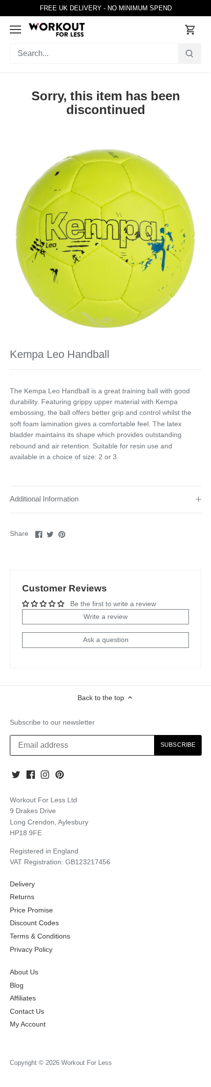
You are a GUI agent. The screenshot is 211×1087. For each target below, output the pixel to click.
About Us (24, 972)
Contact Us (27, 1011)
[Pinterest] (59, 774)
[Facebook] (30, 774)
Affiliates (23, 998)
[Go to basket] (190, 29)
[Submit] (189, 53)
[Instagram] (45, 774)
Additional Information (44, 499)
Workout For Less (86, 1062)
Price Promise (31, 910)
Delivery (22, 884)
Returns (22, 897)
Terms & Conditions (40, 936)
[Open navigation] (15, 29)
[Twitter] (16, 774)
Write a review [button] (105, 616)
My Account (28, 1024)
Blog (17, 985)
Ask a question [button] (106, 640)
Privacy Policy (31, 949)
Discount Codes (34, 923)
